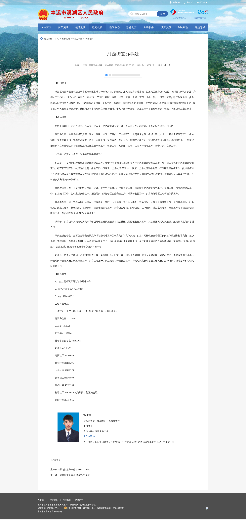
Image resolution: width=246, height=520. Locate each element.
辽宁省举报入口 (180, 18)
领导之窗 (80, 27)
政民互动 (183, 27)
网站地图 (67, 500)
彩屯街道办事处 (67, 469)
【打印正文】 (56, 460)
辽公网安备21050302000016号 (81, 508)
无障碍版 (176, 2)
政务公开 (131, 27)
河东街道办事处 (67, 475)
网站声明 (79, 500)
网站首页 (46, 27)
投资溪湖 (166, 27)
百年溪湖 (63, 27)
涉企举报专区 (200, 18)
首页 (57, 38)
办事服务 (149, 27)
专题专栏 (200, 27)
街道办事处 (77, 38)
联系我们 (54, 500)
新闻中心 (114, 27)
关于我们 (42, 500)
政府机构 (97, 27)
